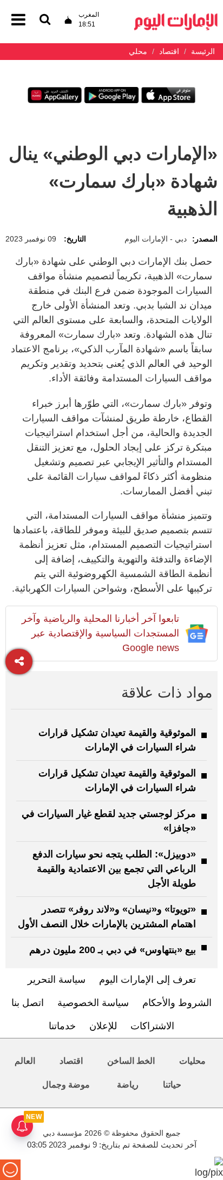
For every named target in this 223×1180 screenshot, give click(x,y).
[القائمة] (45, 20)
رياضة (128, 1084)
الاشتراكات (152, 1026)
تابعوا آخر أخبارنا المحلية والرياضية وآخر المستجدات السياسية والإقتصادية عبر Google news (100, 633)
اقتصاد (71, 1060)
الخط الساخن (131, 1060)
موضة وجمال (66, 1084)
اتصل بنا (27, 1002)
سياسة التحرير (57, 979)
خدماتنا (62, 1026)
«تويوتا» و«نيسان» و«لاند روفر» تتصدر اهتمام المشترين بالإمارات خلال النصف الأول (107, 916)
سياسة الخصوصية (93, 1002)
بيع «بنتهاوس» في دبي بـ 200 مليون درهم (112, 949)
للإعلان (103, 1026)
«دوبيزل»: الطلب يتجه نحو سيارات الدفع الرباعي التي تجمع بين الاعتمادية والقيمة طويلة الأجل (114, 869)
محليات (192, 1060)
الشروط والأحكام (177, 1002)
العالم (25, 1060)
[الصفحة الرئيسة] (176, 16)
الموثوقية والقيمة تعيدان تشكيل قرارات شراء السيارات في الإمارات (117, 740)
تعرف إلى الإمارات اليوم (147, 979)
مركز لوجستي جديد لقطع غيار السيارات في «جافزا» (109, 821)
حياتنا (172, 1084)
